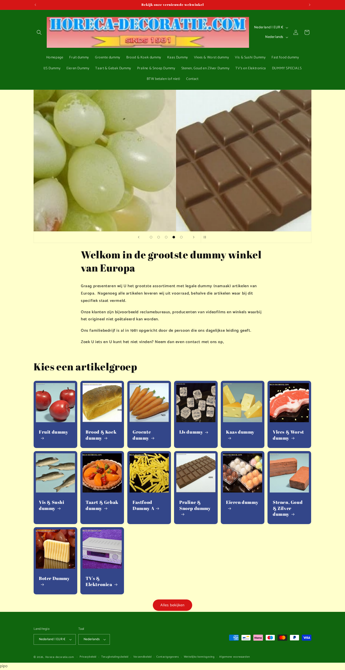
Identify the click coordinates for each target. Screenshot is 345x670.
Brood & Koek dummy (101, 435)
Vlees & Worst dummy (288, 435)
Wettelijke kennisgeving (199, 657)
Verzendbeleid (142, 657)
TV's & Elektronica (99, 581)
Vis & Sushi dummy (51, 505)
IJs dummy (191, 432)
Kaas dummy (240, 432)
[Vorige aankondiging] (35, 5)
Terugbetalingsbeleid (115, 657)
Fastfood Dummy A (143, 505)
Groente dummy (142, 435)
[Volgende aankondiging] (309, 5)
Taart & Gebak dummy (102, 505)
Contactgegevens (167, 657)
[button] (39, 32)
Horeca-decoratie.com (59, 657)
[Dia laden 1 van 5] (151, 237)
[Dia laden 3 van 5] (166, 237)
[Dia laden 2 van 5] (158, 237)
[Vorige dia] (138, 237)
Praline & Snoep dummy (195, 505)
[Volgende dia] (193, 237)
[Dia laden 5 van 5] (181, 237)
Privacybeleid (88, 657)
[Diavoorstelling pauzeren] (206, 237)
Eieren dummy (242, 502)
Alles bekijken (172, 605)
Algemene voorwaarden (234, 657)
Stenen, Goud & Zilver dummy (288, 508)
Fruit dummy (53, 432)
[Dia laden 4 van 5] (174, 237)
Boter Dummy (54, 578)
